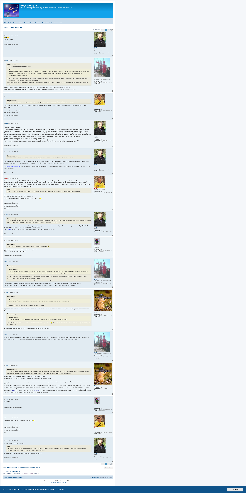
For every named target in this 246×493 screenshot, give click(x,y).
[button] (102, 30)
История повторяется (12, 27)
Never (95, 246)
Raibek (95, 312)
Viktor (95, 47)
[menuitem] (5, 20)
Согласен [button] (235, 489)
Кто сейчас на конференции (11, 471)
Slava (95, 105)
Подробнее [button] (60, 489)
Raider (95, 78)
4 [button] (110, 30)
